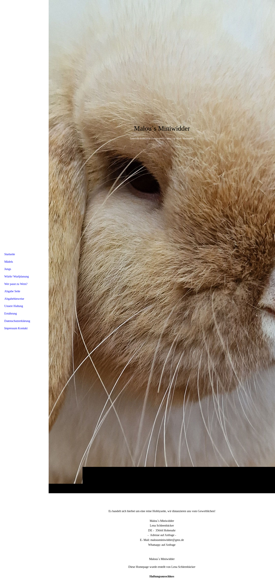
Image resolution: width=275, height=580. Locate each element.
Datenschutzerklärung (17, 321)
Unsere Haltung (13, 306)
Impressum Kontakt (16, 328)
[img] (162, 246)
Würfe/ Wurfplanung (16, 276)
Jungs (7, 269)
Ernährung (10, 313)
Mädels (8, 261)
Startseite (9, 254)
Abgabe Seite (12, 291)
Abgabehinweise (14, 298)
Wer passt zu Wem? (16, 284)
